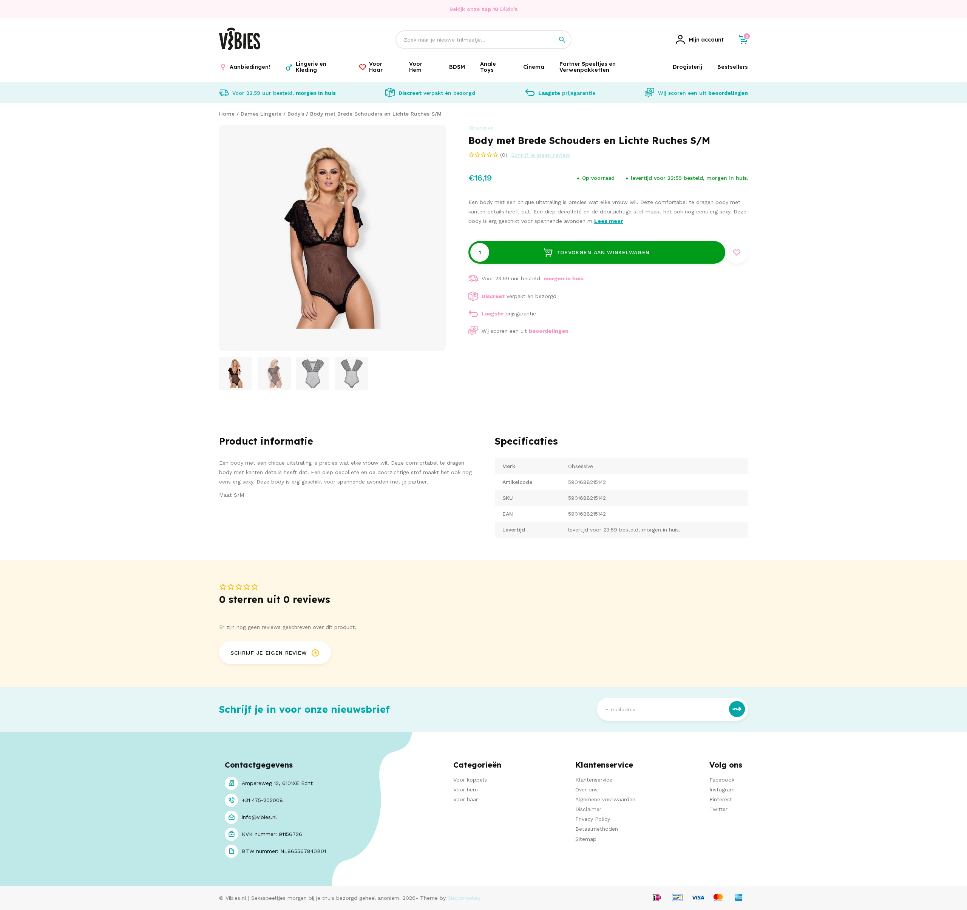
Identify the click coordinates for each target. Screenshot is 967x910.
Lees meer (608, 221)
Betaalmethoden (596, 829)
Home (227, 114)
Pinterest (720, 799)
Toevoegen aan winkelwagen (603, 252)
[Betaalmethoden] (656, 898)
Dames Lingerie (261, 114)
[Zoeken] (562, 39)
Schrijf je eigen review (540, 155)
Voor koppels (470, 780)
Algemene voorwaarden (605, 799)
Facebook (721, 780)
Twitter (718, 809)
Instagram (722, 789)
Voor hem (465, 789)
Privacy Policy (592, 819)
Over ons (586, 789)
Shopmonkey (464, 898)
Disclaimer (588, 809)
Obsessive (480, 128)
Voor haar (465, 799)
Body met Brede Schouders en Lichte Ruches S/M (376, 114)
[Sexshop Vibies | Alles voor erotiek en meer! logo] (239, 48)
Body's (295, 114)
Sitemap (585, 839)
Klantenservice (593, 780)
